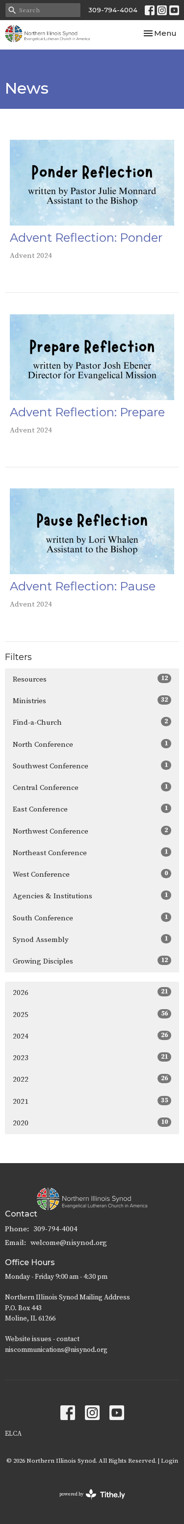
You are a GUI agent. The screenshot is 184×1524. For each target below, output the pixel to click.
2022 (90, 1079)
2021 (90, 1101)
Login (169, 1461)
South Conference (90, 918)
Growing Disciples (90, 961)
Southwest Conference (90, 766)
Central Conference (90, 787)
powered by (86, 1502)
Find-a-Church (90, 722)
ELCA (13, 1433)
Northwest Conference (90, 831)
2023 (90, 1058)
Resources (90, 679)
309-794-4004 (112, 10)
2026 (90, 992)
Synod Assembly (90, 939)
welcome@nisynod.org (68, 1242)
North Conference (90, 744)
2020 (90, 1123)
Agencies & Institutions (90, 896)
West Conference (90, 874)
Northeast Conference (90, 853)
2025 (90, 1014)
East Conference (90, 809)
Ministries (90, 701)
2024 (90, 1036)
